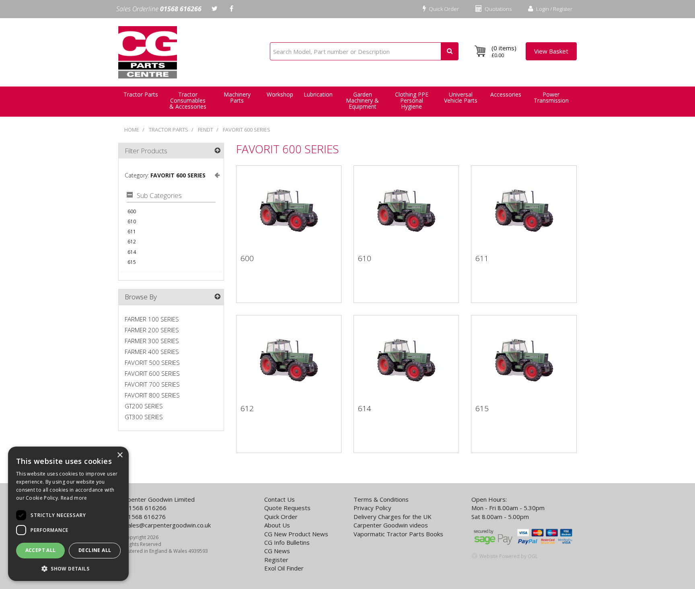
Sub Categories (159, 196)
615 (131, 262)
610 (131, 221)
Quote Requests (287, 508)
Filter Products (146, 150)
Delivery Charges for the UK (393, 517)
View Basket (551, 51)
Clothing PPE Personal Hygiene (411, 100)
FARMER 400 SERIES (152, 352)
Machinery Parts (237, 97)
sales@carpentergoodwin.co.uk (168, 525)
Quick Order (443, 8)
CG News (277, 551)
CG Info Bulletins (287, 542)
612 (131, 241)
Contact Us (279, 499)
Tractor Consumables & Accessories (187, 100)
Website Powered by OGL (508, 556)
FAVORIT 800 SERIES (152, 395)
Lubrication (318, 94)
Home (131, 129)
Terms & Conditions (381, 499)
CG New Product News (296, 534)
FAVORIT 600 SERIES (246, 129)
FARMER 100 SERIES (152, 319)
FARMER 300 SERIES (152, 341)
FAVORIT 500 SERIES (152, 362)
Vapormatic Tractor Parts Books (398, 534)
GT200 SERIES (144, 406)
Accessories (505, 94)
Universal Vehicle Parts (460, 97)
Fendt (205, 129)
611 (131, 231)
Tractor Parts (168, 129)
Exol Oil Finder (284, 568)
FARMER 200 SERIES (152, 330)
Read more (74, 497)
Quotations (497, 8)
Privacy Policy (372, 508)
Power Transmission (551, 97)
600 (131, 211)
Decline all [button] (94, 550)
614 (131, 252)
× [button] (120, 455)
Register (276, 560)
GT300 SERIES (144, 417)
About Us (277, 525)
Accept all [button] (40, 550)
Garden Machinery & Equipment (362, 100)
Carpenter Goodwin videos (391, 525)
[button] (68, 568)
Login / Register (553, 8)
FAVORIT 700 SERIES (152, 384)
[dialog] (68, 514)
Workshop (280, 94)
